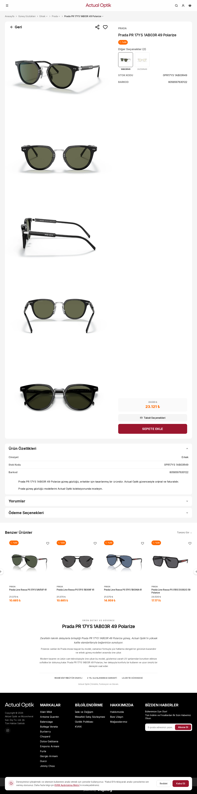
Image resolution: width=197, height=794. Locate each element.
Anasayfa (9, 16)
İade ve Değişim (84, 711)
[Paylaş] (97, 27)
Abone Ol (183, 727)
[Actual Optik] (98, 5)
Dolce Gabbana (49, 741)
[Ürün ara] (176, 5)
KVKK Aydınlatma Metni (66, 785)
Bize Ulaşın (116, 716)
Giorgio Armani (49, 756)
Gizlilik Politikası (84, 721)
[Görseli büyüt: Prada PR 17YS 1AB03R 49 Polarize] (59, 73)
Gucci (43, 761)
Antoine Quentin (49, 716)
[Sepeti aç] (190, 5)
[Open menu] (7, 5)
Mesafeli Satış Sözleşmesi (90, 716)
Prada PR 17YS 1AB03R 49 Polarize (82, 16)
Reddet (163, 783)
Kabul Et (180, 783)
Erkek (42, 16)
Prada (55, 16)
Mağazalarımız (118, 721)
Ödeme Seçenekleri (26, 513)
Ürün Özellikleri (22, 448)
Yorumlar (17, 501)
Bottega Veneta (49, 726)
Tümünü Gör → (184, 532)
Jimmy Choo (47, 766)
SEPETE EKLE (152, 429)
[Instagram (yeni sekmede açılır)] (7, 730)
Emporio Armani (49, 746)
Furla (43, 751)
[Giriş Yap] (183, 5)
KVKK (78, 726)
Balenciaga (46, 721)
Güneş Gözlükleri (27, 16)
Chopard (45, 736)
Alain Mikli (46, 711)
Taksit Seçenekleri (154, 417)
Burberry (45, 731)
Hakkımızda (117, 711)
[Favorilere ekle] (105, 27)
